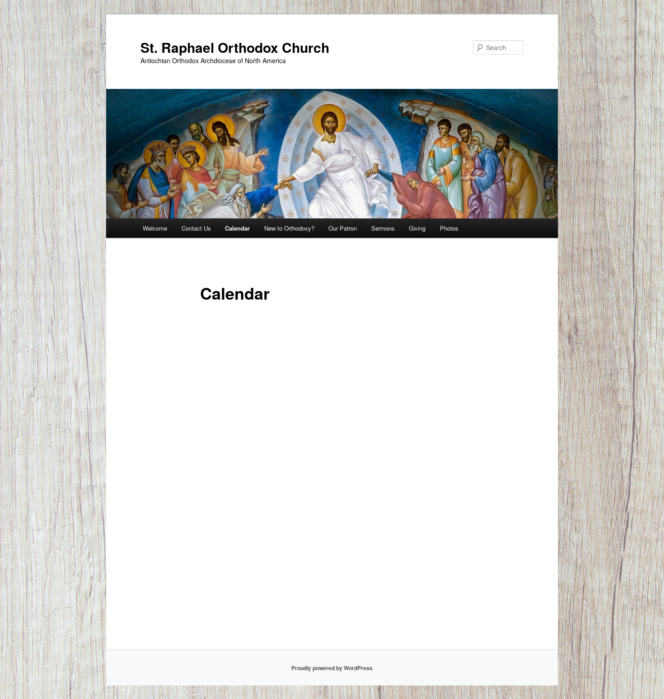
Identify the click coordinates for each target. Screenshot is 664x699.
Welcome (155, 228)
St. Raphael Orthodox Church (234, 47)
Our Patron (342, 228)
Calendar (237, 228)
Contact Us (196, 228)
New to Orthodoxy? (289, 228)
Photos (449, 228)
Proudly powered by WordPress (332, 668)
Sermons (383, 228)
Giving (417, 228)
